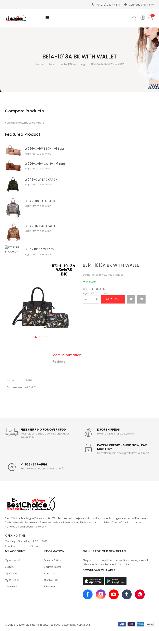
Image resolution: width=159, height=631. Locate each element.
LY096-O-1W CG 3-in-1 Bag (45, 163)
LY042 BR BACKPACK (40, 249)
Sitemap (49, 586)
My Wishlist (12, 580)
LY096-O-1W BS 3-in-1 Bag (44, 148)
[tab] (82, 355)
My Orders (11, 573)
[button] (35, 337)
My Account (12, 560)
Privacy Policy (52, 560)
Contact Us (51, 580)
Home (39, 64)
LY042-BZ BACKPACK (40, 226)
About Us (49, 573)
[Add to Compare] (141, 299)
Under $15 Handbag (72, 64)
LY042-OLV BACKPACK (41, 179)
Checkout (11, 586)
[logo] (79, 503)
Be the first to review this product (103, 274)
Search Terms (52, 567)
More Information (66, 355)
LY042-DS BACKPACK (40, 201)
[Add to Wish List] (131, 299)
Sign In (9, 567)
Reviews (58, 361)
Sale (51, 64)
